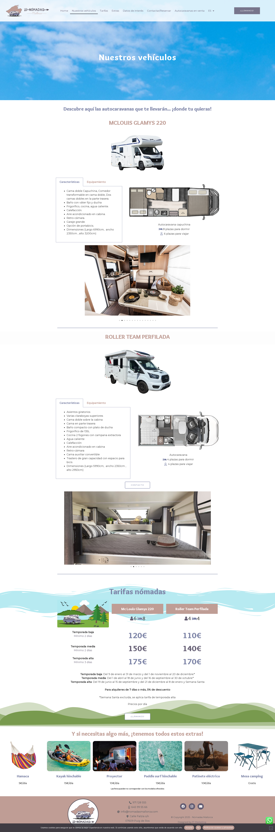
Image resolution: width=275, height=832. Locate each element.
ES (209, 10)
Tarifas (104, 10)
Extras (115, 10)
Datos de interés (133, 10)
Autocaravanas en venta (190, 10)
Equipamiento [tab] (96, 182)
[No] (271, 828)
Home (64, 10)
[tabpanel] (89, 214)
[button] (119, 320)
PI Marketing (199, 822)
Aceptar (189, 827)
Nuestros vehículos (84, 10)
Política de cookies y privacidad (218, 827)
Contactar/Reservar (159, 10)
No (198, 827)
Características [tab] (69, 182)
